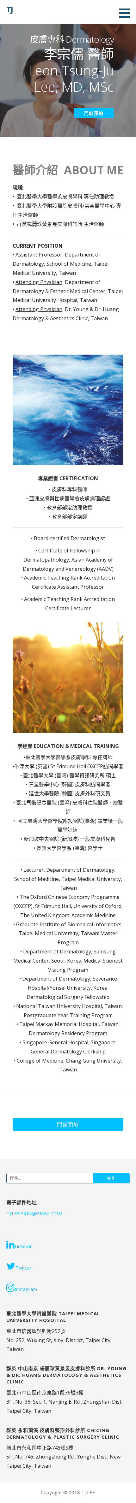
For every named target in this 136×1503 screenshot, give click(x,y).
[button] (68, 1124)
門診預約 (94, 113)
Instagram (26, 1289)
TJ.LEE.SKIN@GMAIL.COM (34, 1213)
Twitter (23, 1267)
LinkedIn (24, 1246)
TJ (9, 9)
